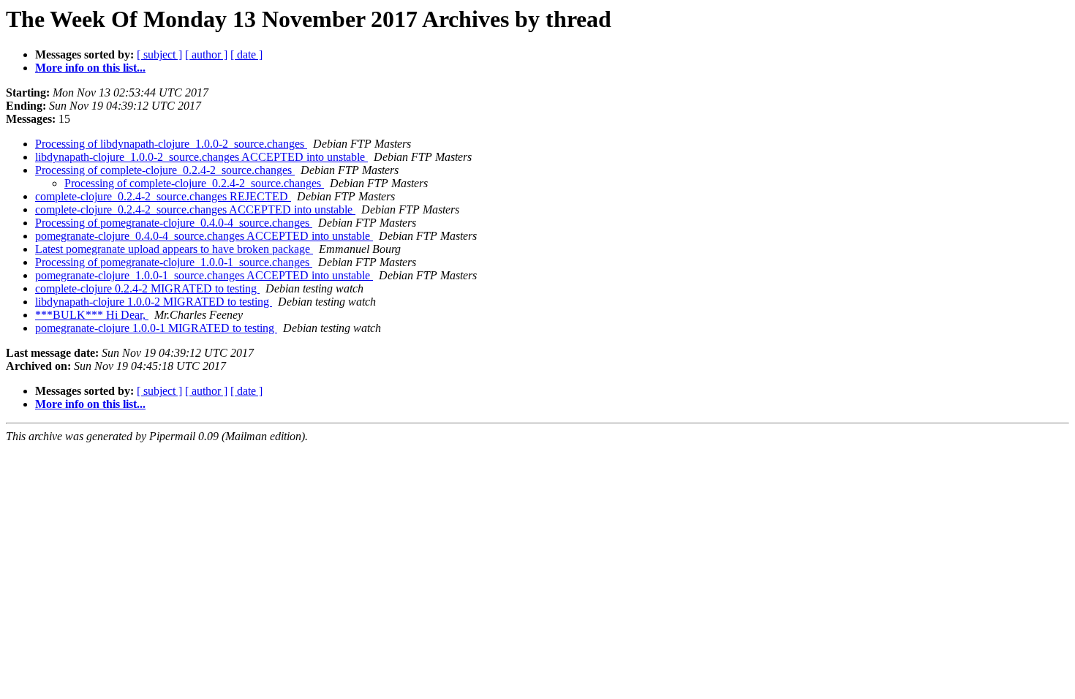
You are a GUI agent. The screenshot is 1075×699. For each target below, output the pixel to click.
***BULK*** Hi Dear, (91, 315)
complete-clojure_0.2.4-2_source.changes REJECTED (163, 196)
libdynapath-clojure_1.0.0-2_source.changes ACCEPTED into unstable (201, 157)
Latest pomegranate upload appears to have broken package (174, 249)
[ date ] (246, 54)
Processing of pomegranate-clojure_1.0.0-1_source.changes (173, 262)
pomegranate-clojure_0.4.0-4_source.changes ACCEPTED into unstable (204, 236)
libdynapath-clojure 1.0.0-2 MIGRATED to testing (153, 301)
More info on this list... (90, 67)
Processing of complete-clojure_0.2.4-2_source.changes (165, 170)
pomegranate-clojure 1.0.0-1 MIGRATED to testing (156, 328)
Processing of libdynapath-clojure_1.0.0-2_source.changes (171, 143)
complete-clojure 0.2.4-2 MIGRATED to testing (147, 288)
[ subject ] (159, 54)
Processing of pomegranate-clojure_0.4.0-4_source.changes (173, 222)
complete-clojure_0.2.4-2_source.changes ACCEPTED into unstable (195, 209)
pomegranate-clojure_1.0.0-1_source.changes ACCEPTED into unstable (204, 275)
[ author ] (206, 54)
